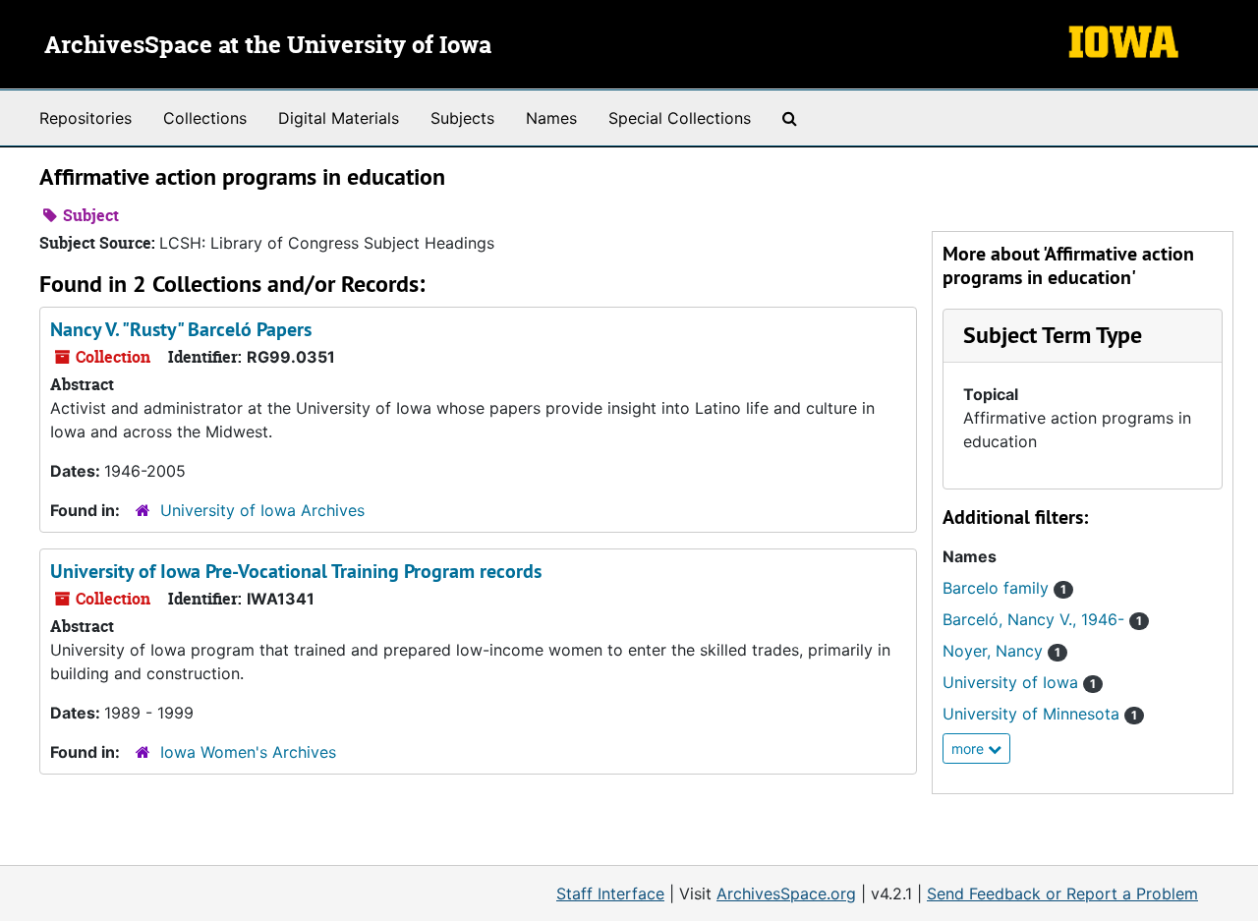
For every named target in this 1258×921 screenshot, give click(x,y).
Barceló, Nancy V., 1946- (1042, 619)
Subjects (462, 118)
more (969, 748)
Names (551, 118)
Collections (205, 118)
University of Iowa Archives (262, 510)
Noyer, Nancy (1001, 651)
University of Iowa (1019, 682)
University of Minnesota (1040, 713)
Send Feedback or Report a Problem (1062, 893)
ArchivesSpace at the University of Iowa (267, 46)
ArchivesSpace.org (786, 893)
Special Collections (679, 118)
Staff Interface (610, 893)
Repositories (85, 118)
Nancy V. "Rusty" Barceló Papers (181, 329)
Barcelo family (1004, 588)
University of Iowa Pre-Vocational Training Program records (296, 571)
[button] (1052, 334)
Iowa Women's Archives (248, 752)
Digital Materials (338, 118)
